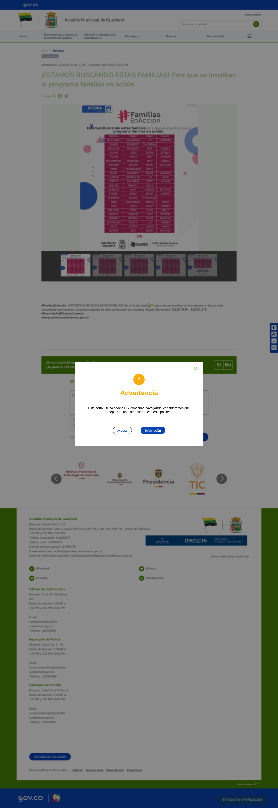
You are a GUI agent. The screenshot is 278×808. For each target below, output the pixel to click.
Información (153, 430)
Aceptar (122, 430)
